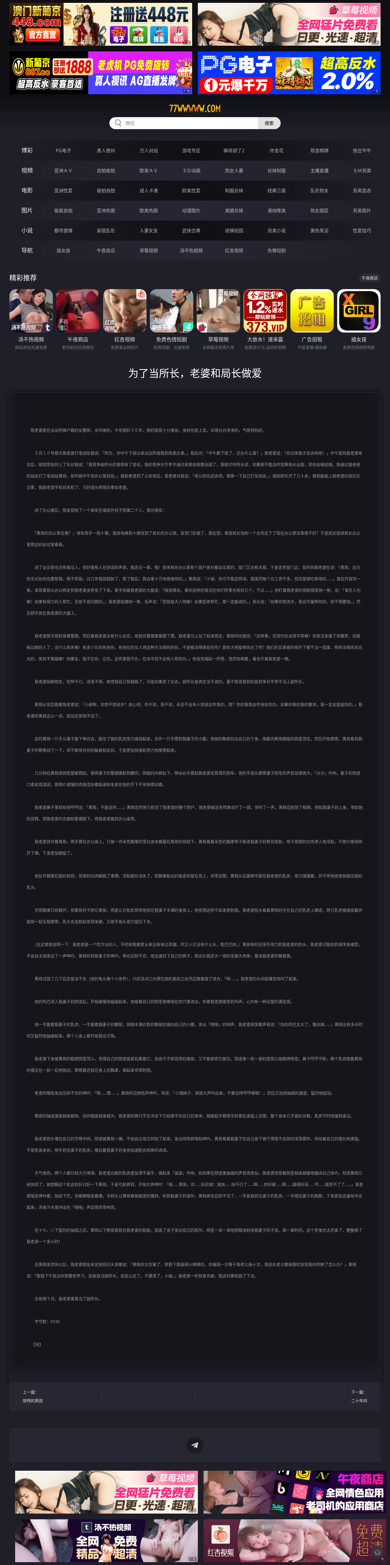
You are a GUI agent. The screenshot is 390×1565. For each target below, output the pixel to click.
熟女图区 (319, 210)
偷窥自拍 (63, 210)
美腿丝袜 (234, 210)
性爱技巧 (362, 230)
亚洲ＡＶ (63, 170)
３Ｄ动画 (191, 170)
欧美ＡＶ (149, 170)
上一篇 (33, 1396)
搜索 (269, 123)
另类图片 (362, 210)
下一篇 (359, 1396)
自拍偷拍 (106, 170)
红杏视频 (234, 250)
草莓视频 (149, 250)
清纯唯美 (277, 210)
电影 (27, 190)
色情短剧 (277, 250)
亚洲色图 (106, 210)
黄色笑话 (319, 230)
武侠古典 (191, 230)
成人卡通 (149, 190)
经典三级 (277, 190)
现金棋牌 (319, 150)
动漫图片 (191, 210)
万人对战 (149, 150)
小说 (27, 230)
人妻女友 (149, 230)
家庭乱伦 (106, 230)
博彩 (27, 150)
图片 (27, 210)
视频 (27, 170)
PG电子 (63, 150)
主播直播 (319, 170)
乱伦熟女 (319, 190)
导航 (27, 250)
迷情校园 (234, 230)
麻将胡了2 (234, 150)
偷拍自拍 (106, 190)
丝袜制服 (277, 170)
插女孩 (63, 250)
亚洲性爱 (63, 190)
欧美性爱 (191, 190)
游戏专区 (191, 150)
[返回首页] (377, 1552)
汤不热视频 (191, 250)
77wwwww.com (195, 108)
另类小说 (277, 230)
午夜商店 (106, 250)
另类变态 (362, 190)
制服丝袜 (234, 190)
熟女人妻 (234, 170)
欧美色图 (149, 210)
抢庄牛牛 (362, 150)
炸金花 (277, 150)
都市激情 (63, 230)
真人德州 (106, 150)
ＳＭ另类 (362, 170)
